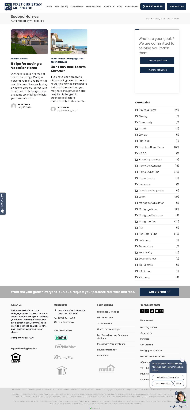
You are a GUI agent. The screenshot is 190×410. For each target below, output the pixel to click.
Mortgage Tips (75, 58)
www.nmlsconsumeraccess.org (141, 394)
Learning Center (148, 327)
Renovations (146, 246)
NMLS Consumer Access (152, 356)
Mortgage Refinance (151, 215)
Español (183, 406)
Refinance (144, 240)
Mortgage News (148, 209)
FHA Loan (144, 141)
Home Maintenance (150, 165)
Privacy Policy (147, 373)
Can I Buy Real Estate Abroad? (68, 69)
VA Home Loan (104, 323)
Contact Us (146, 333)
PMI (141, 227)
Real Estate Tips (148, 233)
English (174, 406)
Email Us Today (66, 322)
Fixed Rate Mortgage (108, 311)
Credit (142, 128)
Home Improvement (150, 159)
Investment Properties (151, 190)
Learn (142, 196)
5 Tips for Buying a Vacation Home (26, 65)
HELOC (142, 153)
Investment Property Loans (111, 343)
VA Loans (144, 277)
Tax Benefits (146, 264)
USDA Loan (145, 271)
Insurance (144, 184)
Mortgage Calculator (151, 202)
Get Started (146, 344)
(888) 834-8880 (66, 317)
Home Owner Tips (149, 172)
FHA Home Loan (105, 317)
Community (145, 122)
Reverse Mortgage (107, 349)
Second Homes (19, 58)
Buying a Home (147, 110)
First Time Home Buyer (151, 147)
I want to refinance (157, 69)
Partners (144, 338)
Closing (143, 116)
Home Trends (58, 58)
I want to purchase (157, 60)
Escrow (143, 134)
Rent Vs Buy (145, 252)
